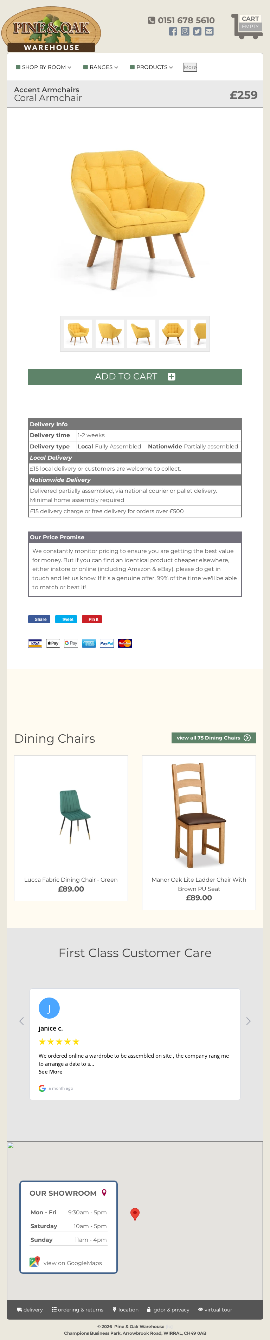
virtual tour (217, 1310)
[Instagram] (185, 31)
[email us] (209, 31)
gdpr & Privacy (170, 1310)
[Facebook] (173, 31)
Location (128, 1310)
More (190, 67)
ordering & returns (80, 1310)
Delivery (32, 1310)
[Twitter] (197, 31)
